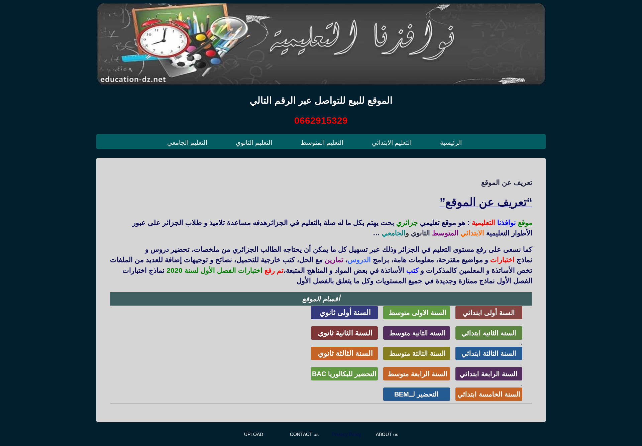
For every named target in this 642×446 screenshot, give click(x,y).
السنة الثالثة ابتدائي (488, 353)
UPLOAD (253, 434)
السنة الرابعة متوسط (416, 373)
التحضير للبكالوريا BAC (344, 373)
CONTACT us (304, 434)
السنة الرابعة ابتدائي (489, 373)
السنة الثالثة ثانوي (344, 353)
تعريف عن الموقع (506, 182)
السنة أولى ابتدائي (489, 312)
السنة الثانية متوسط (416, 333)
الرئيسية (451, 142)
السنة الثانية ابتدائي (488, 333)
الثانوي (420, 233)
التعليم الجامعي (187, 142)
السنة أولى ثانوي (344, 312)
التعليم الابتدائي (392, 142)
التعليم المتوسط (322, 142)
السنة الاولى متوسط (416, 312)
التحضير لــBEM (416, 394)
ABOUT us (387, 434)
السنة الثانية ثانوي (344, 333)
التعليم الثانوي (254, 142)
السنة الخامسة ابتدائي (488, 394)
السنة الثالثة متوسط (416, 353)
